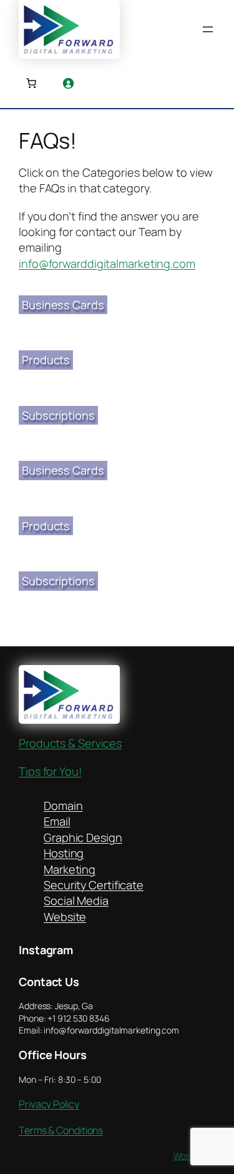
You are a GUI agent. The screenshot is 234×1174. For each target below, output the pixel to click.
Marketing (69, 869)
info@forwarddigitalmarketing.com (107, 263)
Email (57, 821)
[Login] (68, 83)
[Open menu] (207, 29)
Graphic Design (83, 837)
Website (65, 916)
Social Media (76, 900)
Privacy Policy (49, 1104)
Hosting (64, 853)
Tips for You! (50, 771)
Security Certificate (94, 884)
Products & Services (70, 743)
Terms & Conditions (61, 1130)
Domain (63, 805)
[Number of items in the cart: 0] (31, 83)
